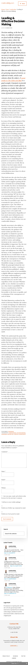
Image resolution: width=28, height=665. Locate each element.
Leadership (11, 431)
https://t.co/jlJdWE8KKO (10, 579)
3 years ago (7, 554)
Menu (23, 3)
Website (3, 488)
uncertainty (22, 434)
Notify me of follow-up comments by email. (13, 508)
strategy (16, 434)
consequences (12, 432)
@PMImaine (9, 587)
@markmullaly (13, 547)
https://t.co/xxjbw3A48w (16, 566)
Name (3, 471)
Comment (4, 451)
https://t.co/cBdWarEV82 (10, 593)
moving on (10, 434)
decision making (21, 432)
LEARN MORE (13, 645)
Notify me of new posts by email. (10, 514)
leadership (4, 434)
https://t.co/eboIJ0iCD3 (9, 553)
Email (3, 479)
